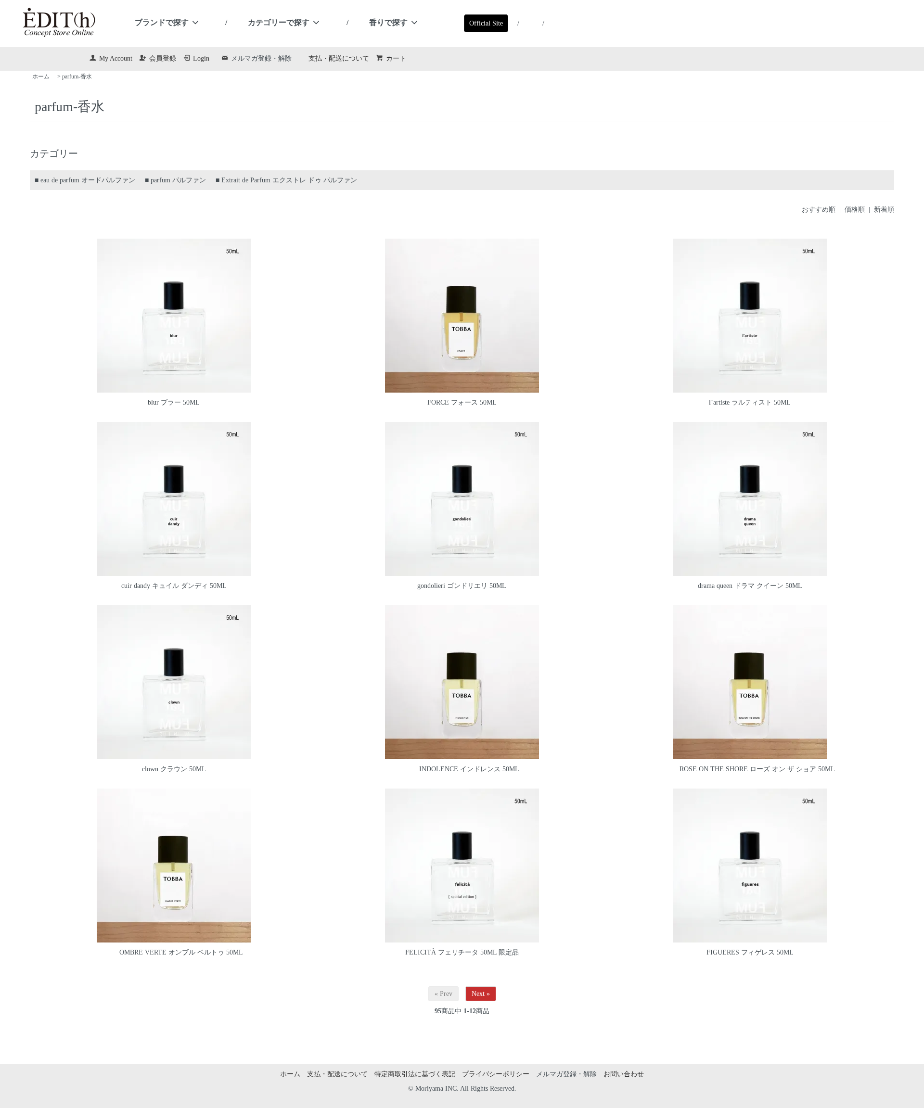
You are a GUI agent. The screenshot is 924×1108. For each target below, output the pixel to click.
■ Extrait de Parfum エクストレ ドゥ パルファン (286, 180)
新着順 (884, 209)
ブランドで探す (162, 22)
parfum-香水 (77, 76)
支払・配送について (338, 58)
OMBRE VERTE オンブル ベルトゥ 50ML (181, 952)
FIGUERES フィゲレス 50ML (750, 952)
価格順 (855, 209)
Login (201, 58)
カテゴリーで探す (278, 22)
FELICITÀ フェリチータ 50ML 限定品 (462, 952)
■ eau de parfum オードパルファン (85, 180)
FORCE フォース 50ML (462, 402)
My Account (115, 58)
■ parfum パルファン (175, 180)
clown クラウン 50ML (174, 769)
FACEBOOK (528, 20)
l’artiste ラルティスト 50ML (750, 402)
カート (396, 58)
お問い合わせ (623, 1074)
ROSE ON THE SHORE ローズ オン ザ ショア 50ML (757, 769)
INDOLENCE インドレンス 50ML (469, 769)
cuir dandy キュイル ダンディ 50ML (174, 585)
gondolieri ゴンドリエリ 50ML (461, 585)
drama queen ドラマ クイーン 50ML (750, 585)
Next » (481, 993)
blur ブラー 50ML (174, 402)
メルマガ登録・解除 (261, 58)
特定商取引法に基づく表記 (414, 1074)
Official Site (486, 23)
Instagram (553, 20)
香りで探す (388, 22)
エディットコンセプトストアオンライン (58, 22)
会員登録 (162, 58)
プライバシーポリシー (495, 1074)
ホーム (41, 76)
